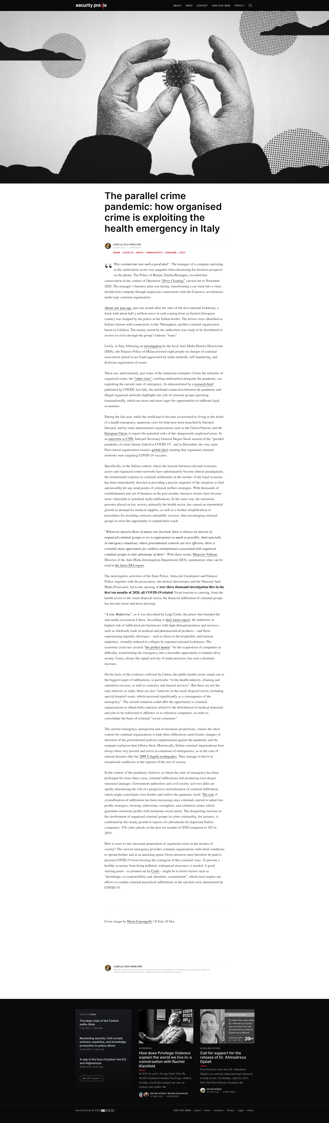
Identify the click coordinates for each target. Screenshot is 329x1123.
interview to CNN (121, 438)
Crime (116, 252)
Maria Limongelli (139, 921)
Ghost (250, 1110)
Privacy (230, 1110)
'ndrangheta (154, 252)
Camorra (170, 252)
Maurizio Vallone (205, 554)
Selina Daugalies (177, 1093)
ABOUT (177, 5)
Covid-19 (128, 252)
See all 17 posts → (92, 1078)
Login (241, 1110)
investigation (153, 345)
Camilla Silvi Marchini (127, 244)
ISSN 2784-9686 (221, 5)
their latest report (178, 619)
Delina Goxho (158, 1093)
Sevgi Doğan (214, 1089)
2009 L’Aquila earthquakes (158, 756)
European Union (116, 433)
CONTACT (202, 5)
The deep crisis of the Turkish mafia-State (99, 1022)
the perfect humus (157, 647)
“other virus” (143, 378)
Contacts (218, 1110)
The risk (208, 794)
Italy (182, 252)
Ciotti (155, 871)
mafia (139, 252)
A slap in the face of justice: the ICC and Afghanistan (103, 1061)
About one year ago (118, 307)
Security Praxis (83, 1110)
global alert (160, 449)
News (189, 5)
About (197, 1110)
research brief (204, 384)
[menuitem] (238, 5)
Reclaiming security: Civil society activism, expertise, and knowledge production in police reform (103, 1041)
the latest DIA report (129, 565)
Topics (238, 5)
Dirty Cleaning (173, 280)
